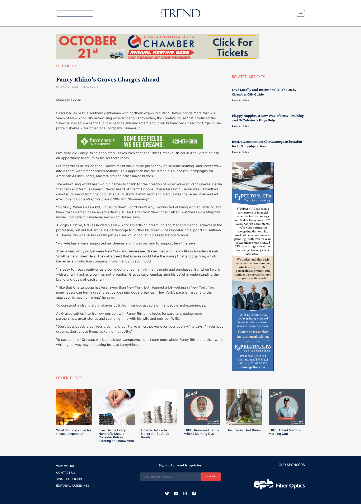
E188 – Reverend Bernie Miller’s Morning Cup (201, 432)
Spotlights (66, 67)
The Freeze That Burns (243, 430)
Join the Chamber (70, 479)
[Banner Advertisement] (140, 148)
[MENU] (301, 13)
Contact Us (65, 472)
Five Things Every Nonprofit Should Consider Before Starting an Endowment (116, 435)
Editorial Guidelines (72, 485)
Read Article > (240, 100)
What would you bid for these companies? (73, 432)
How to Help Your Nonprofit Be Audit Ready (155, 433)
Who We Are (65, 466)
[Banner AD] (157, 58)
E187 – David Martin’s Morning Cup (285, 432)
